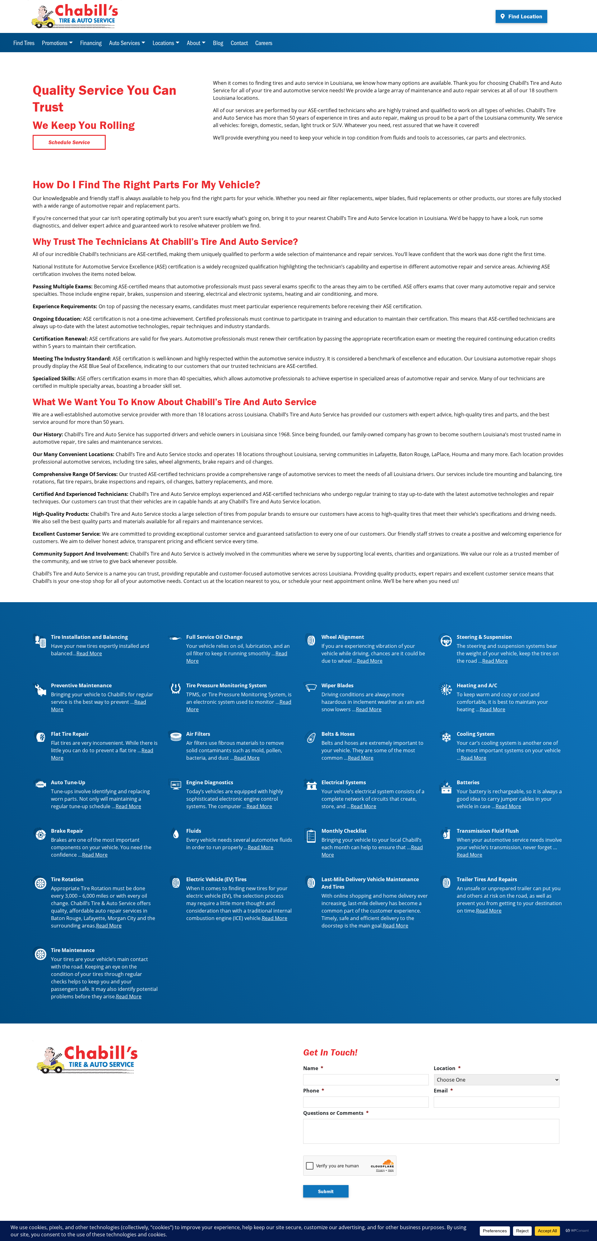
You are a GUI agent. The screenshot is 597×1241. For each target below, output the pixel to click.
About (193, 43)
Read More (89, 653)
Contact (239, 43)
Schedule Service (69, 142)
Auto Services (124, 43)
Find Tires (24, 43)
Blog (218, 43)
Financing (91, 43)
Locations (163, 43)
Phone (313, 1091)
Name (313, 1068)
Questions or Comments (336, 1113)
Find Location (524, 16)
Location (447, 1068)
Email (443, 1091)
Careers (263, 43)
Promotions (54, 43)
